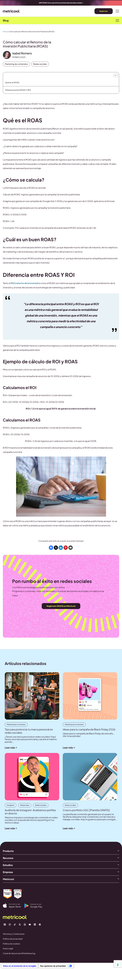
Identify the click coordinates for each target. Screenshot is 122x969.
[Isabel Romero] (7, 55)
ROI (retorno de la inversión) (25, 283)
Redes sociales (40, 64)
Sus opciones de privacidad (53, 966)
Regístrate (103, 11)
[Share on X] (56, 547)
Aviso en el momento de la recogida (19, 966)
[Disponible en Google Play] (35, 906)
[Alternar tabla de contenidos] (115, 74)
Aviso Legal (8, 948)
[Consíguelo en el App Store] (13, 905)
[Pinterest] (40, 924)
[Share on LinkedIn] (61, 547)
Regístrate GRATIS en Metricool (61, 606)
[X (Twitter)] (20, 924)
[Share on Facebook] (51, 547)
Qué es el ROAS (12, 82)
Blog (6, 20)
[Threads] (25, 924)
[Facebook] (5, 924)
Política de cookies (11, 943)
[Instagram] (10, 924)
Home (5, 31)
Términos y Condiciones (13, 934)
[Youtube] (30, 924)
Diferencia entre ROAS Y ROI (18, 90)
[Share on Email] (70, 547)
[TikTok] (15, 924)
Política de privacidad (13, 939)
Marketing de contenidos (16, 64)
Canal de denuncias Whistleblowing (19, 953)
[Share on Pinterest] (66, 547)
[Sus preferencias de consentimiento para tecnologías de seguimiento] (118, 965)
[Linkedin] (35, 924)
